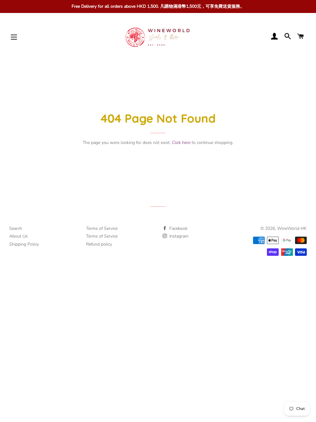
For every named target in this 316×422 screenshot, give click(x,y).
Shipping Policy (24, 244)
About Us (18, 236)
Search (15, 228)
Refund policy (99, 244)
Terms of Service (102, 228)
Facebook (178, 228)
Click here (181, 143)
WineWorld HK (292, 228)
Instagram (178, 236)
